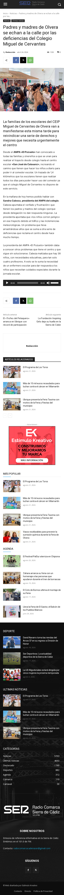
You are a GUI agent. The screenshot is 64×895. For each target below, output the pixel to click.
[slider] (55, 282)
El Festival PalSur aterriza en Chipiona (41, 556)
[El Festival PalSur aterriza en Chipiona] (12, 561)
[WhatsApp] (30, 60)
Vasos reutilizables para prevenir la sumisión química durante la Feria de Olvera (41, 535)
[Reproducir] (7, 282)
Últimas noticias (18, 21)
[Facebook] (16, 60)
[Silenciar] (48, 282)
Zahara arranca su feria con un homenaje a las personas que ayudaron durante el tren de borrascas (41, 576)
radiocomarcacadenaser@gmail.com (32, 848)
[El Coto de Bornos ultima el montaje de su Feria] (12, 595)
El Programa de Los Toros (35, 367)
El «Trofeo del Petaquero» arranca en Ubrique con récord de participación (16, 321)
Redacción (10, 52)
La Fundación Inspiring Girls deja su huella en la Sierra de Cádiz (49, 321)
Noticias (13, 13)
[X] (23, 60)
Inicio (5, 13)
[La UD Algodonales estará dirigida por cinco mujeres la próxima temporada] (12, 675)
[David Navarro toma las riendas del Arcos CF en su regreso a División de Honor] (12, 642)
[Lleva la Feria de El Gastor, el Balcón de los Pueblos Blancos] (12, 611)
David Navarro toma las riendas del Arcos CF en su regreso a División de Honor (40, 640)
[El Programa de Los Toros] (12, 372)
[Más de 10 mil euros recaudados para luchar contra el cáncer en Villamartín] (12, 388)
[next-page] (10, 416)
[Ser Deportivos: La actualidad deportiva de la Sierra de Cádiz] (12, 658)
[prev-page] (5, 416)
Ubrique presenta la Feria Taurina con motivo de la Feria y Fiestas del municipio (41, 402)
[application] (32, 283)
